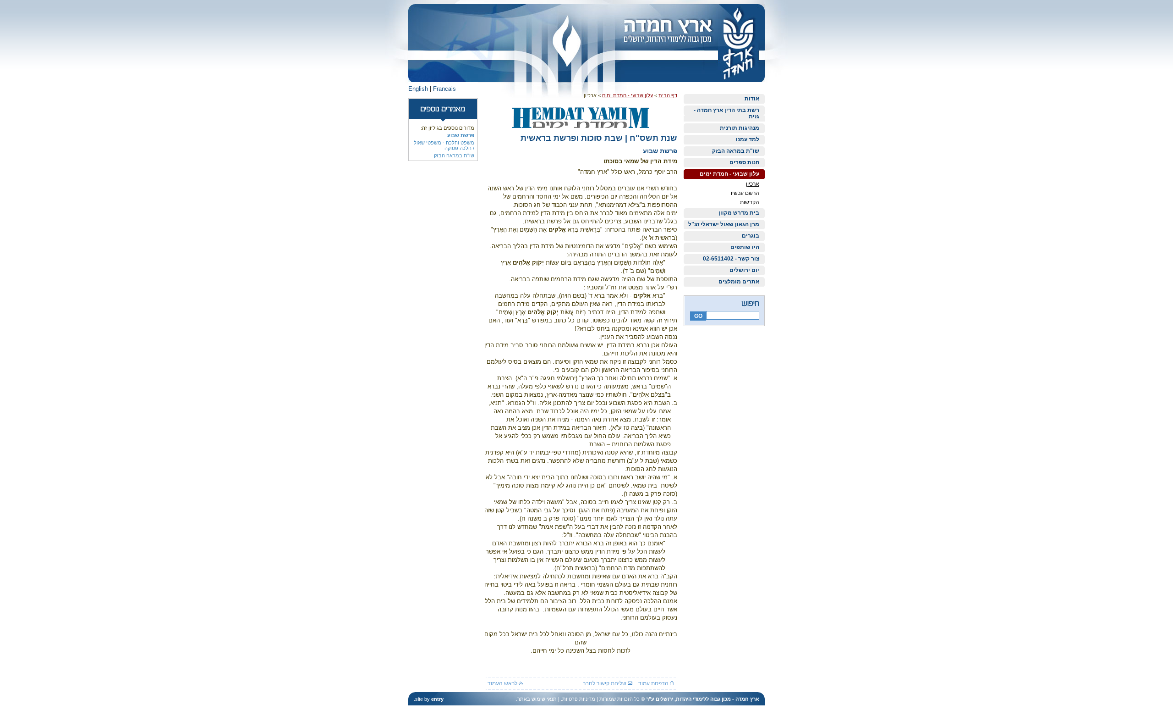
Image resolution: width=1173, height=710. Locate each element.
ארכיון (752, 184)
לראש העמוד (503, 683)
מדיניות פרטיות (578, 699)
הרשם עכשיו (745, 193)
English (418, 88)
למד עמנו (747, 139)
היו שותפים (744, 247)
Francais (444, 88)
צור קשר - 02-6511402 (731, 258)
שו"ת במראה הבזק (735, 151)
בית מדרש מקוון (738, 213)
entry (437, 699)
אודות (752, 98)
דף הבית (667, 95)
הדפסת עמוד (654, 683)
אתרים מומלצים (738, 281)
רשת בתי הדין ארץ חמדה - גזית (726, 113)
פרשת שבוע (460, 135)
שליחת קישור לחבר (605, 683)
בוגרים (750, 236)
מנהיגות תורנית (739, 128)
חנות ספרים (744, 162)
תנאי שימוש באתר (537, 699)
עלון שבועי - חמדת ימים (729, 174)
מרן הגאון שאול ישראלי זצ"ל (723, 224)
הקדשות (749, 202)
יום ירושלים (744, 270)
